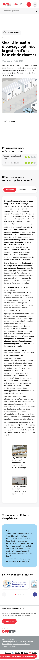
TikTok (26, 653)
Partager (11, 121)
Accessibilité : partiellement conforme (16, 644)
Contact (30, 641)
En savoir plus (9, 621)
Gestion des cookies (9, 646)
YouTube (34, 653)
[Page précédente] (4, 594)
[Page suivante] (35, 594)
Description (9, 190)
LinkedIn (17, 653)
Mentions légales (8, 639)
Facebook (8, 653)
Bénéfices (22, 190)
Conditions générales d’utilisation (14, 641)
